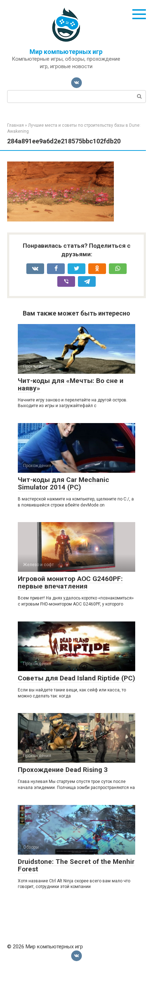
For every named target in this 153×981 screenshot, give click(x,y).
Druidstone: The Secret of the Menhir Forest (76, 865)
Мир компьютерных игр (66, 51)
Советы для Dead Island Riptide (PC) (76, 678)
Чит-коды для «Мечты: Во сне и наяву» (70, 384)
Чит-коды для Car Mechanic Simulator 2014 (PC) (63, 483)
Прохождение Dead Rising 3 (63, 770)
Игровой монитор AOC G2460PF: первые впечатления (70, 582)
